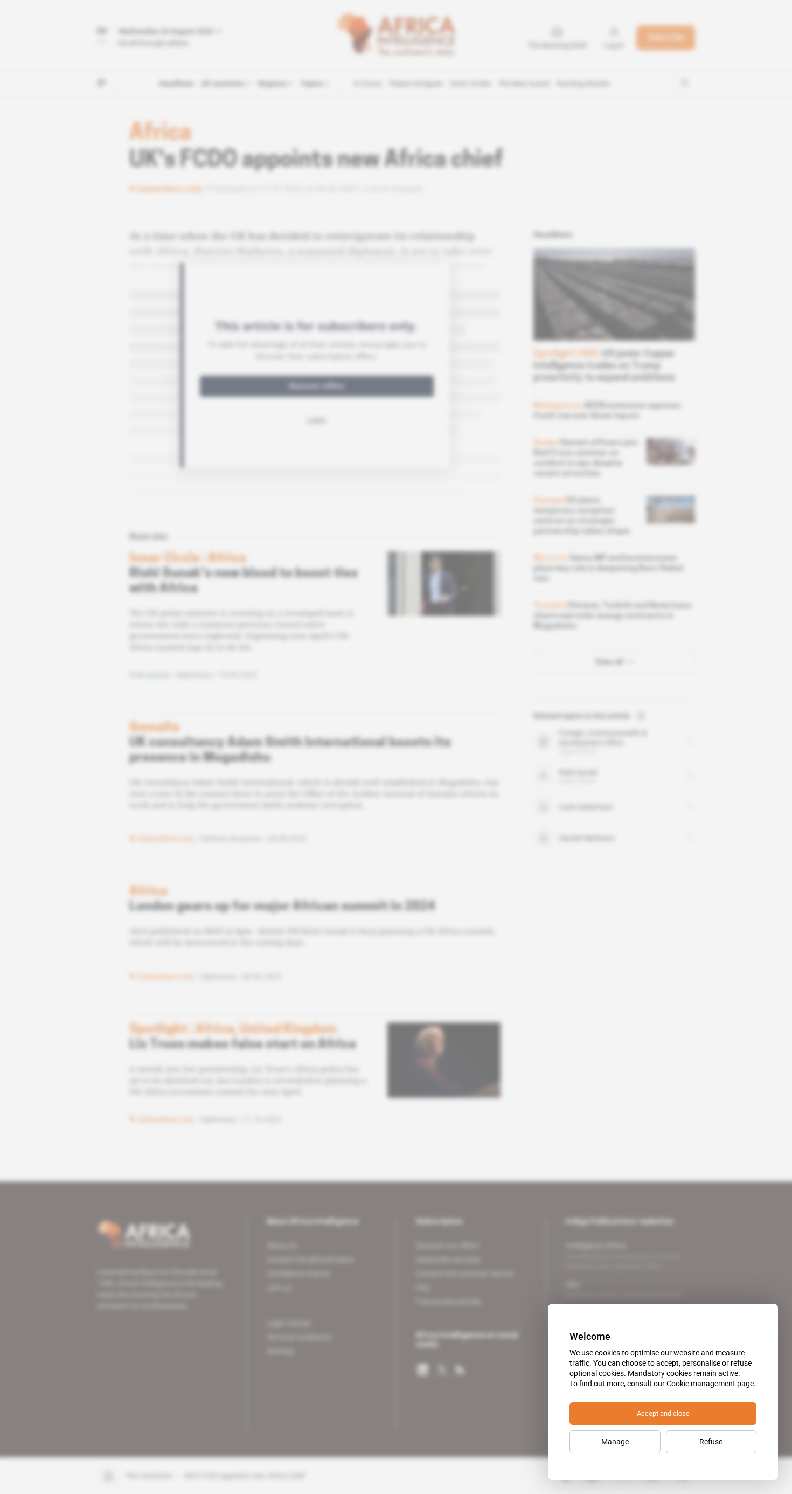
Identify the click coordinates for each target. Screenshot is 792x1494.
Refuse (710, 1441)
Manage (615, 1441)
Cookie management (700, 1383)
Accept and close (663, 1413)
